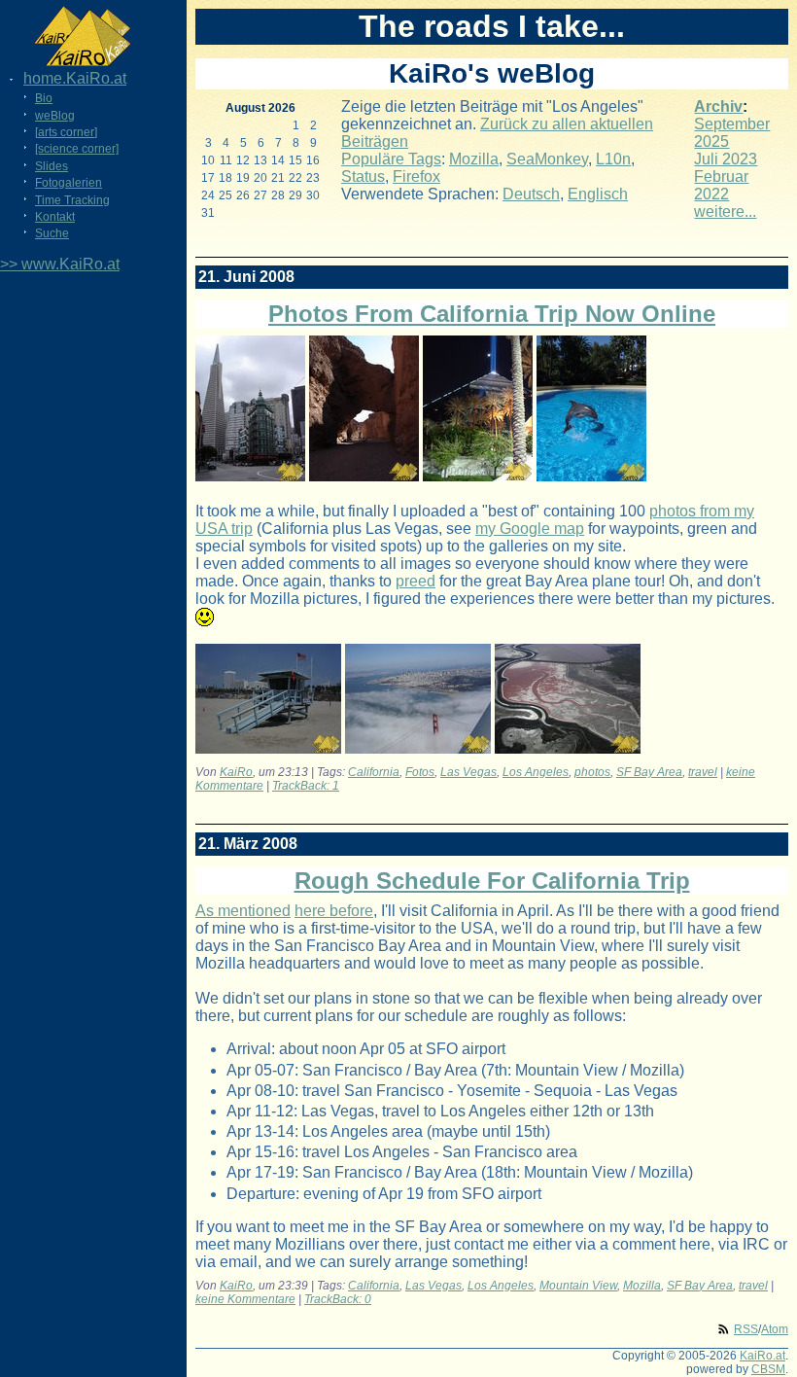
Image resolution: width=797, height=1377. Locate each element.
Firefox (416, 176)
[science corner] (77, 149)
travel (702, 772)
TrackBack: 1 (305, 786)
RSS (746, 1329)
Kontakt (55, 217)
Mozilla (474, 159)
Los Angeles (535, 772)
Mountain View (578, 1285)
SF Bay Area (649, 772)
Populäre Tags (391, 159)
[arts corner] (66, 132)
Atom (774, 1329)
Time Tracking (72, 200)
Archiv (718, 106)
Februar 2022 (721, 185)
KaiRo (236, 772)
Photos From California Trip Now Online (491, 313)
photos (592, 772)
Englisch (598, 194)
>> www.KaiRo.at (60, 264)
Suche (52, 233)
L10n (613, 159)
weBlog (55, 116)
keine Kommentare (245, 1299)
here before (334, 910)
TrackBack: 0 (337, 1299)
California (373, 772)
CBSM (768, 1369)
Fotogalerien (68, 183)
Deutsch (531, 194)
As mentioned (243, 910)
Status (363, 176)
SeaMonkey (547, 159)
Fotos (419, 772)
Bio (43, 98)
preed (415, 581)
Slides (51, 166)
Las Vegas (468, 772)
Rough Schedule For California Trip (492, 880)
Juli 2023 (725, 159)
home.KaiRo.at (74, 78)
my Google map (529, 528)
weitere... (725, 211)
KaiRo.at (762, 1355)
